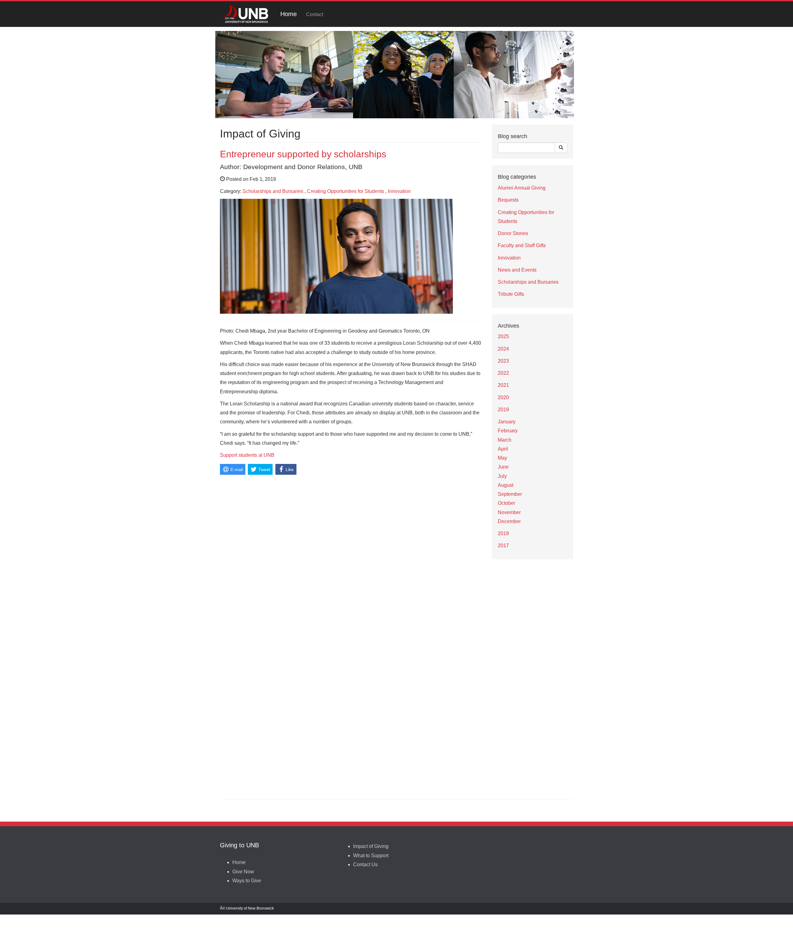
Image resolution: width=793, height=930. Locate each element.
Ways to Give (246, 880)
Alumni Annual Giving (521, 187)
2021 (503, 385)
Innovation (399, 191)
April (503, 449)
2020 (503, 397)
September (510, 494)
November (509, 512)
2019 (503, 409)
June (503, 466)
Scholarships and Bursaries (273, 191)
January (506, 421)
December (509, 521)
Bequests (508, 200)
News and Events (517, 270)
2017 (503, 545)
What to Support (370, 855)
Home (288, 14)
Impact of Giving (370, 846)
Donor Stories (513, 233)
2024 (503, 348)
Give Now (243, 871)
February (508, 430)
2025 (503, 336)
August (505, 485)
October (506, 503)
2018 (503, 533)
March (504, 440)
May (502, 458)
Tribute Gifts (511, 294)
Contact (314, 14)
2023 (503, 361)
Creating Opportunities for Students (345, 191)
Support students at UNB (247, 455)
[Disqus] (351, 554)
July (502, 476)
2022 (503, 373)
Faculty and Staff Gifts (522, 245)
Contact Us (365, 864)
